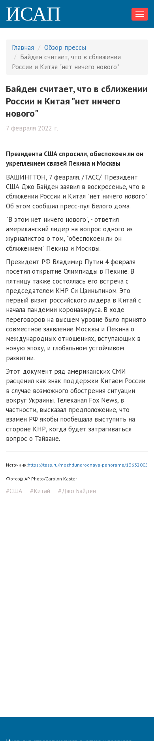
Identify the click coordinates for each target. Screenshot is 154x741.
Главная (23, 47)
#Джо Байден (77, 491)
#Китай (40, 491)
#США (14, 491)
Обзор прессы (65, 47)
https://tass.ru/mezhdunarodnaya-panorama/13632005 (88, 465)
